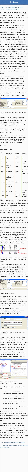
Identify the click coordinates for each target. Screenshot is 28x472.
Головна (2, 7)
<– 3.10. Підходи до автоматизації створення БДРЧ (12, 442)
